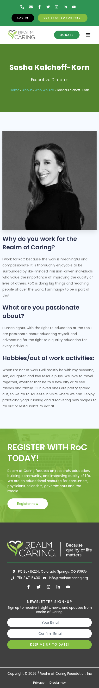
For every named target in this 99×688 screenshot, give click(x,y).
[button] (88, 35)
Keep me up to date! (49, 644)
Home (14, 90)
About (27, 90)
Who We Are (44, 90)
